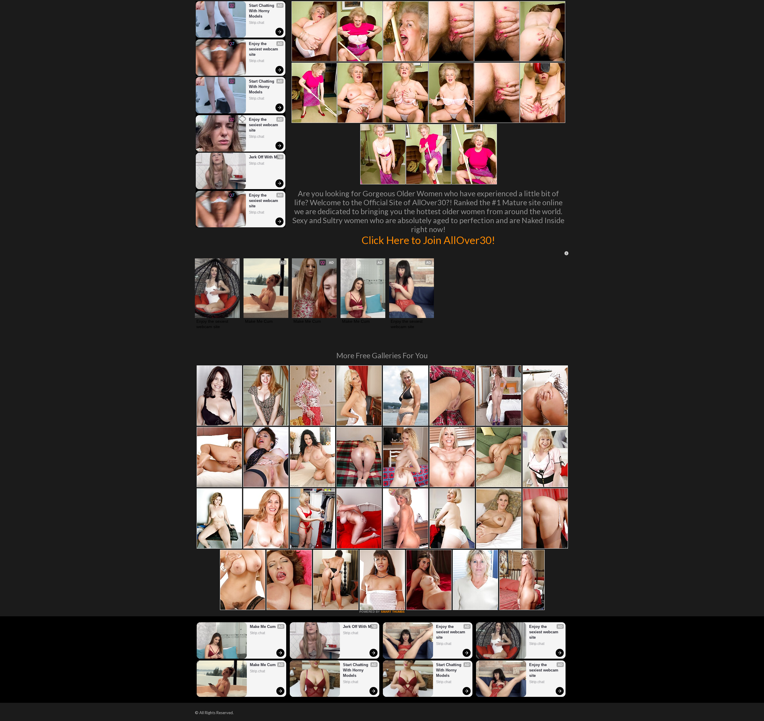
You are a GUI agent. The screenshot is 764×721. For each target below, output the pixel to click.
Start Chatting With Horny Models (262, 10)
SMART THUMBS (393, 611)
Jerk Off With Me (264, 157)
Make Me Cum (259, 321)
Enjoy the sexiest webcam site (264, 49)
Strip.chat (256, 23)
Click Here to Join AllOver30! (428, 240)
